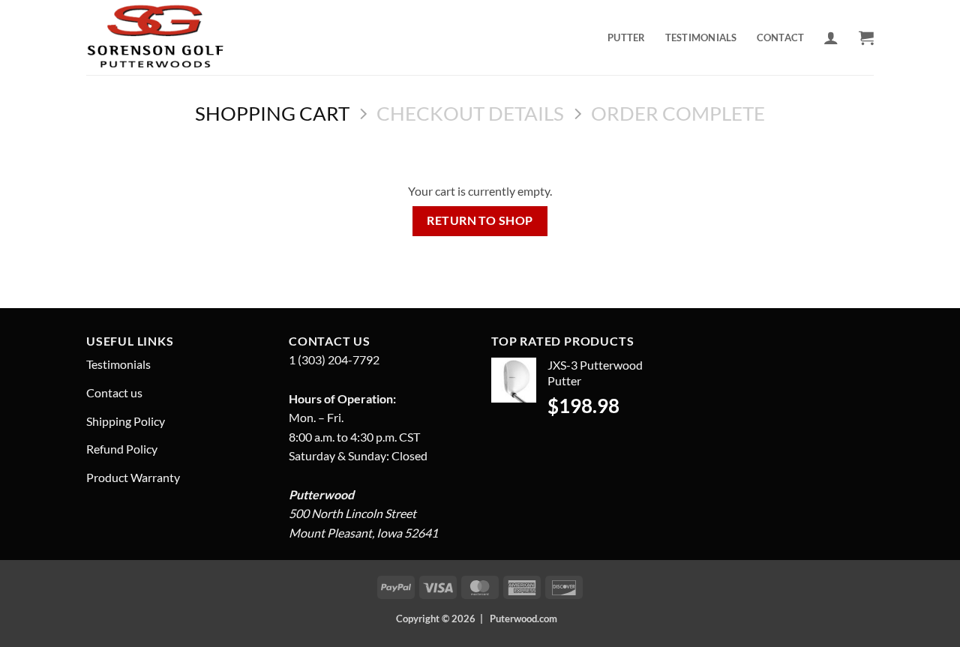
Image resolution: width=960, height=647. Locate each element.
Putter (627, 37)
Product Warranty (133, 477)
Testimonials (701, 37)
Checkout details (470, 113)
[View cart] (866, 37)
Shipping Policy (125, 421)
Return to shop (480, 220)
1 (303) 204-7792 (334, 359)
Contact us (114, 392)
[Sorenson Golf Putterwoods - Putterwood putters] (163, 37)
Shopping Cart (272, 113)
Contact (781, 37)
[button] (831, 37)
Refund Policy (122, 449)
